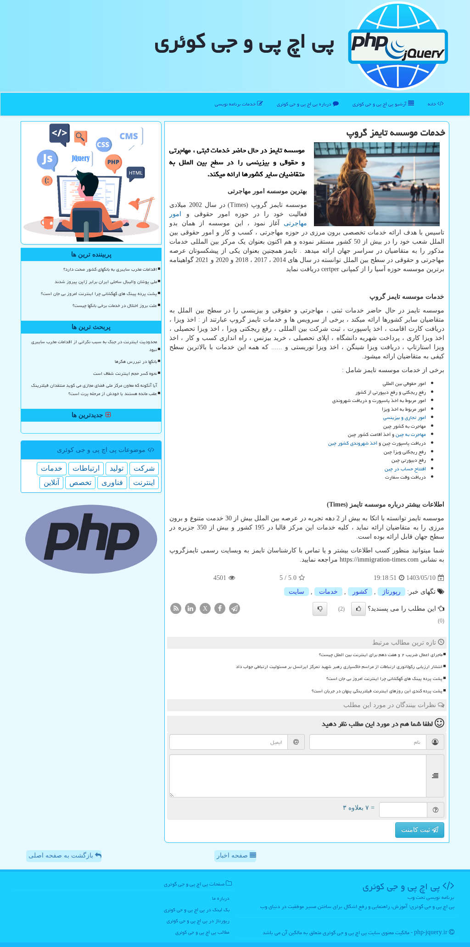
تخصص (80, 482)
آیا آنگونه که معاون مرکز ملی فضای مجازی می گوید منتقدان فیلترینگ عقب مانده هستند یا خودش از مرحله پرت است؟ (94, 389)
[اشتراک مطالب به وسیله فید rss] (175, 608)
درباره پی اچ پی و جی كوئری (305, 104)
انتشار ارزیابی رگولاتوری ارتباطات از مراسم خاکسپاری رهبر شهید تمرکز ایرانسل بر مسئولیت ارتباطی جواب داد (339, 666)
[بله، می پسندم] (358, 609)
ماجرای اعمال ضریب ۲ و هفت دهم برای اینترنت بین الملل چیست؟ (380, 654)
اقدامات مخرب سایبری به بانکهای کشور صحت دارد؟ (110, 269)
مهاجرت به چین (411, 434)
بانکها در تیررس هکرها (136, 361)
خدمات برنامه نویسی (236, 104)
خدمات (328, 591)
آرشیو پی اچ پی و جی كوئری (380, 104)
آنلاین (51, 482)
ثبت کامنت (416, 829)
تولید (116, 468)
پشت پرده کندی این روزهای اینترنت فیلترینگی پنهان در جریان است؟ (377, 691)
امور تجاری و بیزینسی (404, 417)
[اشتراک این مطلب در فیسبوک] (219, 608)
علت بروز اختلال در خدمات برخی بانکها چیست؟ (115, 305)
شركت (144, 468)
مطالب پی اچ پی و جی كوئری (202, 932)
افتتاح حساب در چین (405, 469)
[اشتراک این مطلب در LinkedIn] (190, 608)
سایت (296, 591)
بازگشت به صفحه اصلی (61, 855)
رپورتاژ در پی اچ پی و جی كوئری (198, 920)
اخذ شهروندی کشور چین (352, 443)
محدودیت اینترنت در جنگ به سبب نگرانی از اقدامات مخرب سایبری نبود (94, 345)
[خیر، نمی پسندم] (320, 609)
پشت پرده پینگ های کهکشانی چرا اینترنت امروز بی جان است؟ (384, 678)
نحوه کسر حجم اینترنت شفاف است (125, 373)
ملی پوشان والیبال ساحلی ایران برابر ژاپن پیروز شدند (106, 281)
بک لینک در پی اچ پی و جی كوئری (196, 909)
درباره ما (220, 898)
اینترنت (144, 482)
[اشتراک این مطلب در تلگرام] (234, 608)
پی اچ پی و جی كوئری (244, 41)
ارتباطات (86, 468)
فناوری (112, 482)
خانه (432, 104)
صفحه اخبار (233, 855)
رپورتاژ (391, 591)
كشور (360, 591)
